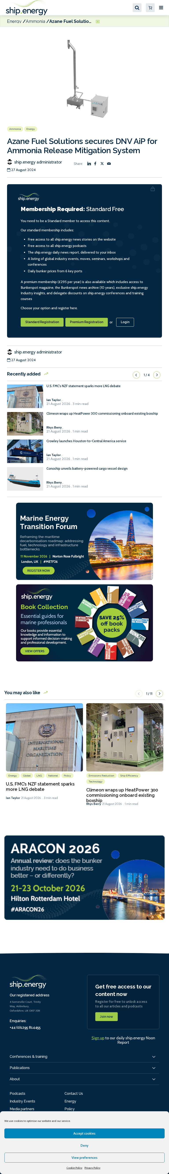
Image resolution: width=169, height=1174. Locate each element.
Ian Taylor (13, 798)
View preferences (84, 1158)
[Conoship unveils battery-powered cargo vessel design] (25, 481)
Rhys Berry (93, 804)
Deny (84, 1146)
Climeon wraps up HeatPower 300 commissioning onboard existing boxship (102, 413)
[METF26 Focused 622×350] (84, 541)
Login (125, 322)
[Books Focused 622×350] (84, 622)
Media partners (22, 1109)
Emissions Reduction (101, 775)
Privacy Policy (92, 1167)
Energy (14, 21)
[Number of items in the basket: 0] (150, 7)
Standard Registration (42, 322)
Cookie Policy (74, 1167)
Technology (96, 781)
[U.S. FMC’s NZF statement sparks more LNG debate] (25, 398)
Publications (20, 1068)
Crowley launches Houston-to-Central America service (86, 441)
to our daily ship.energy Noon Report (123, 1040)
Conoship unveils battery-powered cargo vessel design (86, 468)
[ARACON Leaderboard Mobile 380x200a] (84, 877)
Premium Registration (86, 322)
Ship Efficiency (129, 775)
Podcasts (17, 1093)
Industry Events (22, 1101)
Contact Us (73, 1093)
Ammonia (35, 21)
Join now (106, 1016)
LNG (39, 775)
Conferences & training (28, 1056)
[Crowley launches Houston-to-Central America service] (25, 453)
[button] (136, 375)
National (53, 775)
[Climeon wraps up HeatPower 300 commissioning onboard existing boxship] (25, 426)
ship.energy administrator (37, 162)
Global (27, 775)
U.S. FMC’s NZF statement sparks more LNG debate (83, 386)
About (15, 1079)
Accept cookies (84, 1133)
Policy (67, 775)
